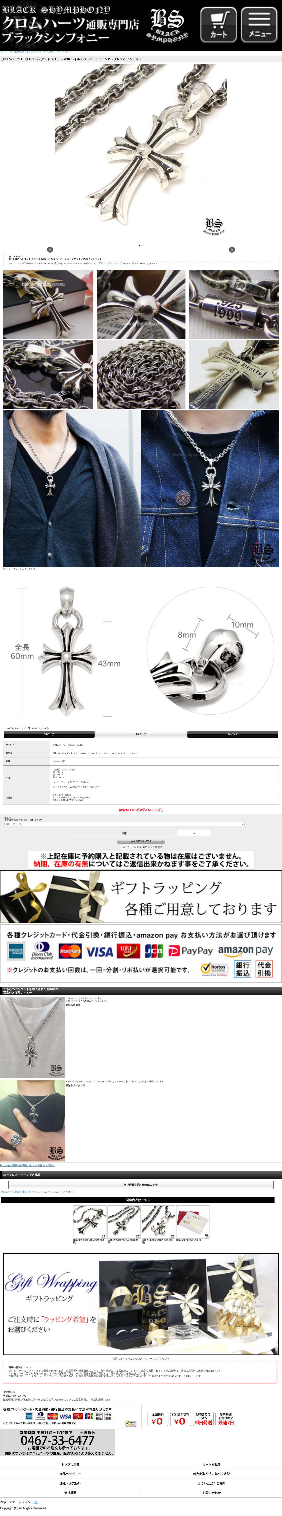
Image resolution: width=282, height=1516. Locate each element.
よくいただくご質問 (211, 1483)
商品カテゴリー (70, 1473)
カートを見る (211, 1464)
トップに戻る (70, 1464)
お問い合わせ (211, 1492)
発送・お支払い (70, 1483)
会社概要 (70, 1492)
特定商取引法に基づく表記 (211, 1473)
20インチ (141, 734)
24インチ (233, 734)
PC (36, 1502)
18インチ (49, 734)
